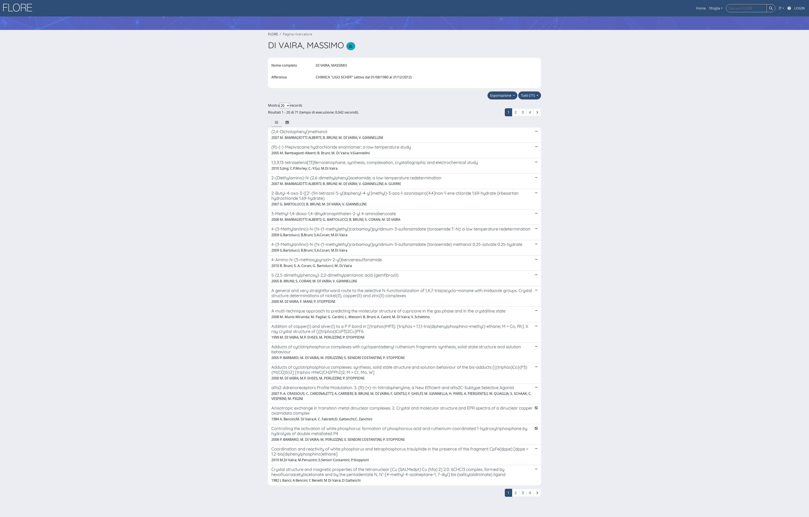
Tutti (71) (528, 95)
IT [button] (780, 8)
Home (701, 8)
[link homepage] (19, 8)
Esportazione (501, 95)
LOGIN (799, 8)
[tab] (276, 122)
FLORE (273, 34)
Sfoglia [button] (714, 8)
